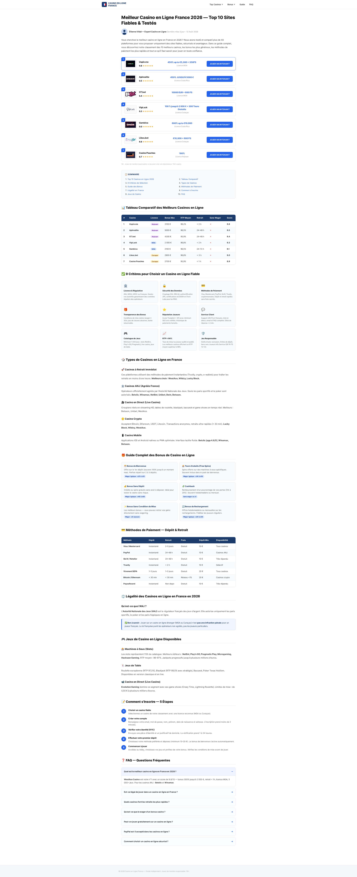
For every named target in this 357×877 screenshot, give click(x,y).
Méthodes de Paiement (191, 186)
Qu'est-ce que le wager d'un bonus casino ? (144, 812)
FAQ (251, 4)
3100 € (168, 224)
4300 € (168, 236)
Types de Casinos (189, 183)
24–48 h (200, 230)
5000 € (168, 230)
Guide (242, 4)
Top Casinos (216, 4)
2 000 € (168, 243)
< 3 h (199, 255)
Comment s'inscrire (189, 190)
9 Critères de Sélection (138, 183)
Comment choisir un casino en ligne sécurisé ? (146, 841)
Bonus (231, 4)
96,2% (183, 224)
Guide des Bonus (135, 186)
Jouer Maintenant (220, 64)
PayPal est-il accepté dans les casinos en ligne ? (147, 831)
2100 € (168, 249)
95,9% (183, 236)
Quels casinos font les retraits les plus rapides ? (146, 802)
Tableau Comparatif (189, 179)
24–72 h (200, 249)
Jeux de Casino (134, 194)
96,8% (183, 243)
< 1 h (199, 261)
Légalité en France (136, 190)
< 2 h (199, 224)
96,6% (183, 255)
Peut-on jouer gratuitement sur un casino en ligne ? (148, 821)
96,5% (183, 230)
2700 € (168, 261)
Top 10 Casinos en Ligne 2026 (141, 179)
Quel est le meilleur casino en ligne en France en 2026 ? (150, 771)
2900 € (168, 255)
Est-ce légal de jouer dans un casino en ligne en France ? (151, 792)
